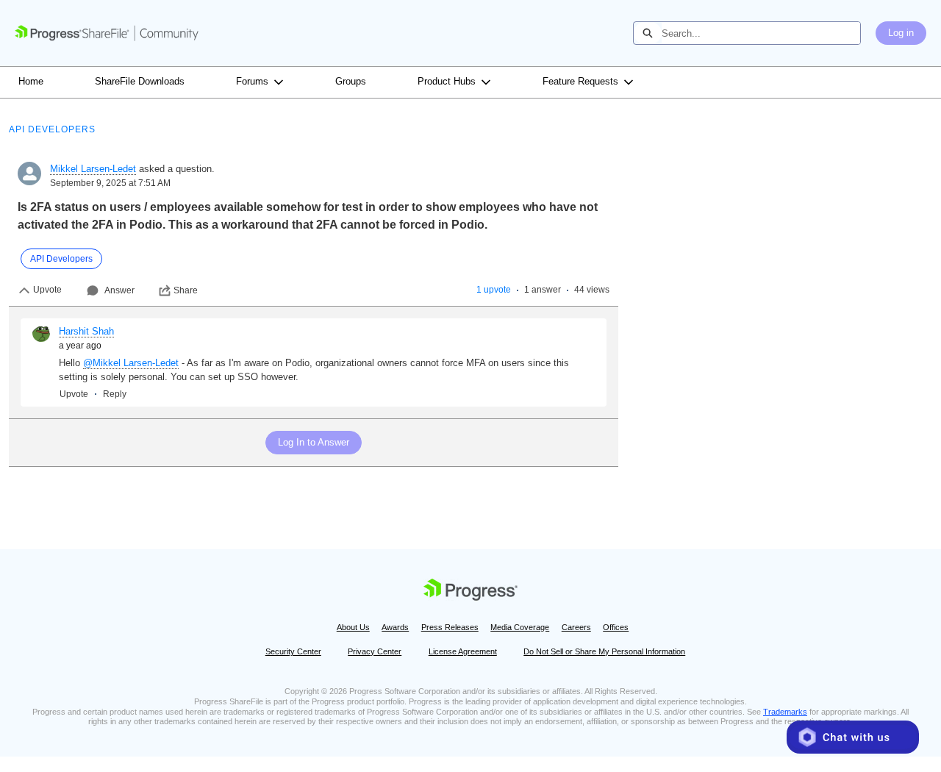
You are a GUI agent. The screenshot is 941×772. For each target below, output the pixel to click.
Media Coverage (519, 627)
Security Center (293, 651)
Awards (395, 627)
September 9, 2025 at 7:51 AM (110, 183)
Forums (252, 81)
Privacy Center (374, 651)
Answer (119, 290)
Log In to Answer (313, 442)
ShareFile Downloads (140, 81)
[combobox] (761, 33)
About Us (353, 627)
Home (30, 81)
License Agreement (463, 651)
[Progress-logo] (470, 591)
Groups (350, 81)
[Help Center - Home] (106, 33)
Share (185, 290)
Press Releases (450, 627)
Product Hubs (447, 81)
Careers (576, 627)
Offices (616, 627)
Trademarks (785, 711)
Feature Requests (580, 81)
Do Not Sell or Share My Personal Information (604, 651)
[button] (853, 737)
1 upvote (493, 290)
